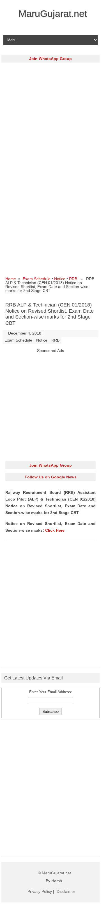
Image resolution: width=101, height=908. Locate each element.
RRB (73, 278)
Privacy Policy (39, 891)
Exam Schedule (36, 278)
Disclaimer (66, 891)
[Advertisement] (50, 116)
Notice (59, 278)
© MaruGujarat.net (54, 873)
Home (10, 278)
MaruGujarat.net (53, 13)
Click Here (55, 530)
